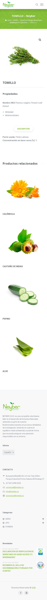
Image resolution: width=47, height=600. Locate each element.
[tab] (23, 129)
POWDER (9, 527)
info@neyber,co (12, 492)
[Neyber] (9, 4)
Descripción (23, 129)
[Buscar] (36, 4)
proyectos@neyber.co (15, 496)
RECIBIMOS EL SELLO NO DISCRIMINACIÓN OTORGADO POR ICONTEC (18, 568)
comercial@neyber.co (15, 487)
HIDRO (15, 20)
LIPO (7, 523)
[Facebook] (20, 593)
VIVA (34, 588)
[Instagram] (26, 593)
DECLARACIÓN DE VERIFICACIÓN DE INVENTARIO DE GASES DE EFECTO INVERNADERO (18, 554)
